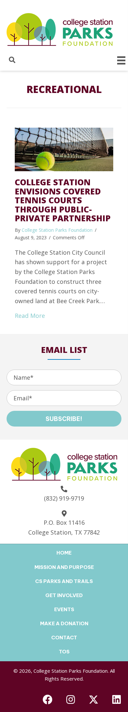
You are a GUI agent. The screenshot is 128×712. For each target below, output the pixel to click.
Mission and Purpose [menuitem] (64, 567)
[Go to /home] (64, 28)
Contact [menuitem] (64, 637)
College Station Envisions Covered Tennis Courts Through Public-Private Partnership (63, 200)
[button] (64, 419)
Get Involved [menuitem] (64, 595)
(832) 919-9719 (64, 498)
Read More (30, 315)
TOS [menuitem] (64, 651)
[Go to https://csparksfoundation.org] (64, 463)
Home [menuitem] (64, 553)
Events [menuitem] (64, 609)
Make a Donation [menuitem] (64, 623)
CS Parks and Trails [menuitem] (64, 581)
